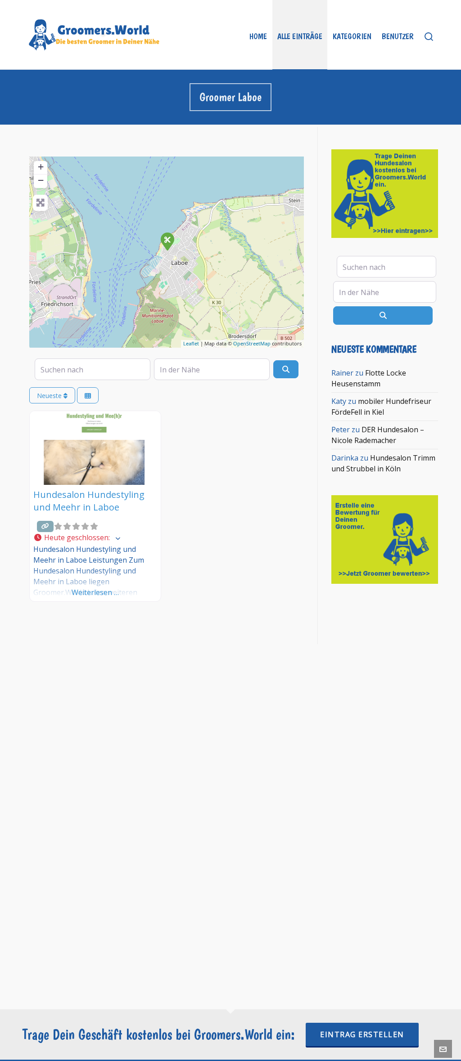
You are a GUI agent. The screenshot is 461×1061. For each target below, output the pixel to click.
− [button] (41, 180)
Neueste (50, 395)
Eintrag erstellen (362, 1034)
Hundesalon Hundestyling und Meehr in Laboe (89, 500)
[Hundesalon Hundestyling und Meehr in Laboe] (167, 241)
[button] (95, 538)
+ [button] (41, 166)
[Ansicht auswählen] (88, 395)
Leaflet (191, 343)
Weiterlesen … (95, 592)
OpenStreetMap (252, 343)
